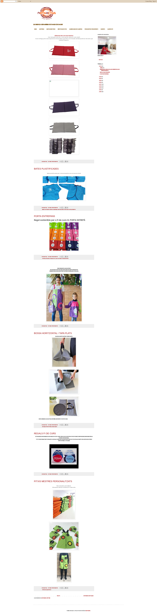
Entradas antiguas (88, 595)
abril (101, 67)
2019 (100, 80)
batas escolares (46, 209)
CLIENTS (103, 29)
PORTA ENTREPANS (44, 216)
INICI (35, 29)
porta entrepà (46, 258)
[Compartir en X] (64, 161)
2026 (100, 66)
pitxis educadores (46, 589)
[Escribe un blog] (62, 161)
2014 (100, 89)
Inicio (58, 595)
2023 (100, 76)
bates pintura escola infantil (69, 209)
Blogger (88, 610)
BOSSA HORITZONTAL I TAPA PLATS (53, 333)
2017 (100, 84)
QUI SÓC (101, 59)
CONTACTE (110, 29)
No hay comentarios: (53, 161)
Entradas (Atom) (46, 598)
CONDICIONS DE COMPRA (75, 29)
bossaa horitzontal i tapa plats (49, 426)
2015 (100, 88)
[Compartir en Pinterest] (67, 161)
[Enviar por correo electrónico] (60, 161)
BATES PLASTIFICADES (46, 169)
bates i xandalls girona (55, 209)
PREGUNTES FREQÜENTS (91, 29)
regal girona (65, 258)
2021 (100, 78)
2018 (100, 82)
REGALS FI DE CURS (45, 433)
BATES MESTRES (51, 29)
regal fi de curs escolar (56, 258)
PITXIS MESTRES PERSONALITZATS (53, 481)
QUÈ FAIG (41, 29)
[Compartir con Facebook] (66, 161)
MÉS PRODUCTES (62, 29)
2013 (100, 91)
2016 (100, 86)
